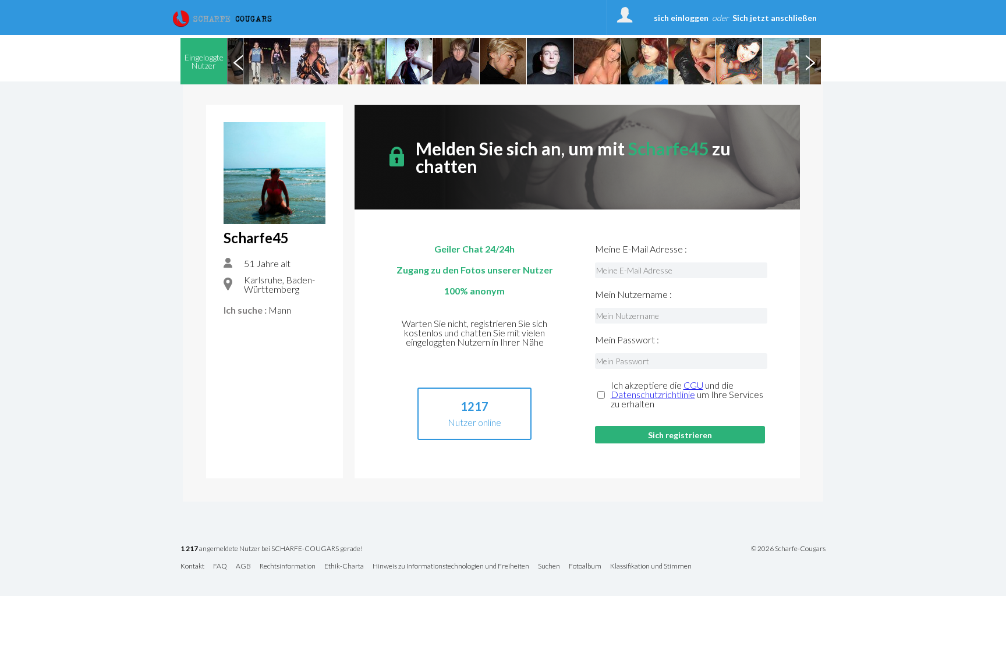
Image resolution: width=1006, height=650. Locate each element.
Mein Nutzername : (633, 294)
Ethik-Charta (344, 566)
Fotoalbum (585, 566)
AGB (243, 566)
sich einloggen (681, 18)
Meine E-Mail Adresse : (641, 249)
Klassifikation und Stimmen (651, 566)
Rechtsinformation (288, 566)
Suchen (549, 566)
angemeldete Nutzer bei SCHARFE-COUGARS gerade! (271, 549)
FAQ (220, 566)
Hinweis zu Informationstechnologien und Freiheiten (451, 566)
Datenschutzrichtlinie (653, 394)
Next (810, 61)
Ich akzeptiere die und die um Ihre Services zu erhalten (687, 395)
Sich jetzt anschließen (774, 18)
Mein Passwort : (627, 339)
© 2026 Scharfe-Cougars (788, 548)
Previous (238, 61)
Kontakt (192, 566)
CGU (693, 384)
